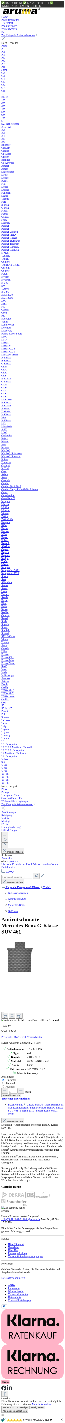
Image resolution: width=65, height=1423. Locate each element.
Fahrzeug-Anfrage (17, 1253)
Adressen (37, 864)
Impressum (14, 1288)
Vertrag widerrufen (18, 1294)
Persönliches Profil (22, 864)
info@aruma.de (32, 1219)
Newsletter (13, 1247)
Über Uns (13, 1250)
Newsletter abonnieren (13, 1277)
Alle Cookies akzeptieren (15, 1411)
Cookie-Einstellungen (19, 1300)
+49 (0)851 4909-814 (12, 1219)
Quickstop (11, 1080)
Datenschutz (14, 1297)
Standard (10, 1083)
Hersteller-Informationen (16, 1098)
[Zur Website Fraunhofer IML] (13, 1204)
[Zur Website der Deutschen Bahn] (30, 1197)
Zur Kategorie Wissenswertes (17, 804)
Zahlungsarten (50, 864)
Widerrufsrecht (16, 1291)
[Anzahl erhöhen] (21, 1091)
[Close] (2, 1012)
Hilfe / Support (16, 1244)
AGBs (11, 1285)
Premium (10, 1086)
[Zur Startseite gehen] (21, 13)
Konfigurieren (37, 1407)
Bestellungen (8, 867)
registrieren (12, 861)
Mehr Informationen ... (44, 1404)
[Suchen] (4, 840)
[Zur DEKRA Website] (13, 1197)
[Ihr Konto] (4, 845)
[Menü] (4, 834)
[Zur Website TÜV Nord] (43, 1197)
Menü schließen (15, 852)
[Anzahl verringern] (4, 1091)
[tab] (35, 1109)
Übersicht (6, 864)
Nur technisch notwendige (15, 1407)
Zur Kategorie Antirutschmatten (18, 35)
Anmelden (6, 858)
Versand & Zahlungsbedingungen (25, 1256)
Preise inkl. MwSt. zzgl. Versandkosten (21, 1037)
